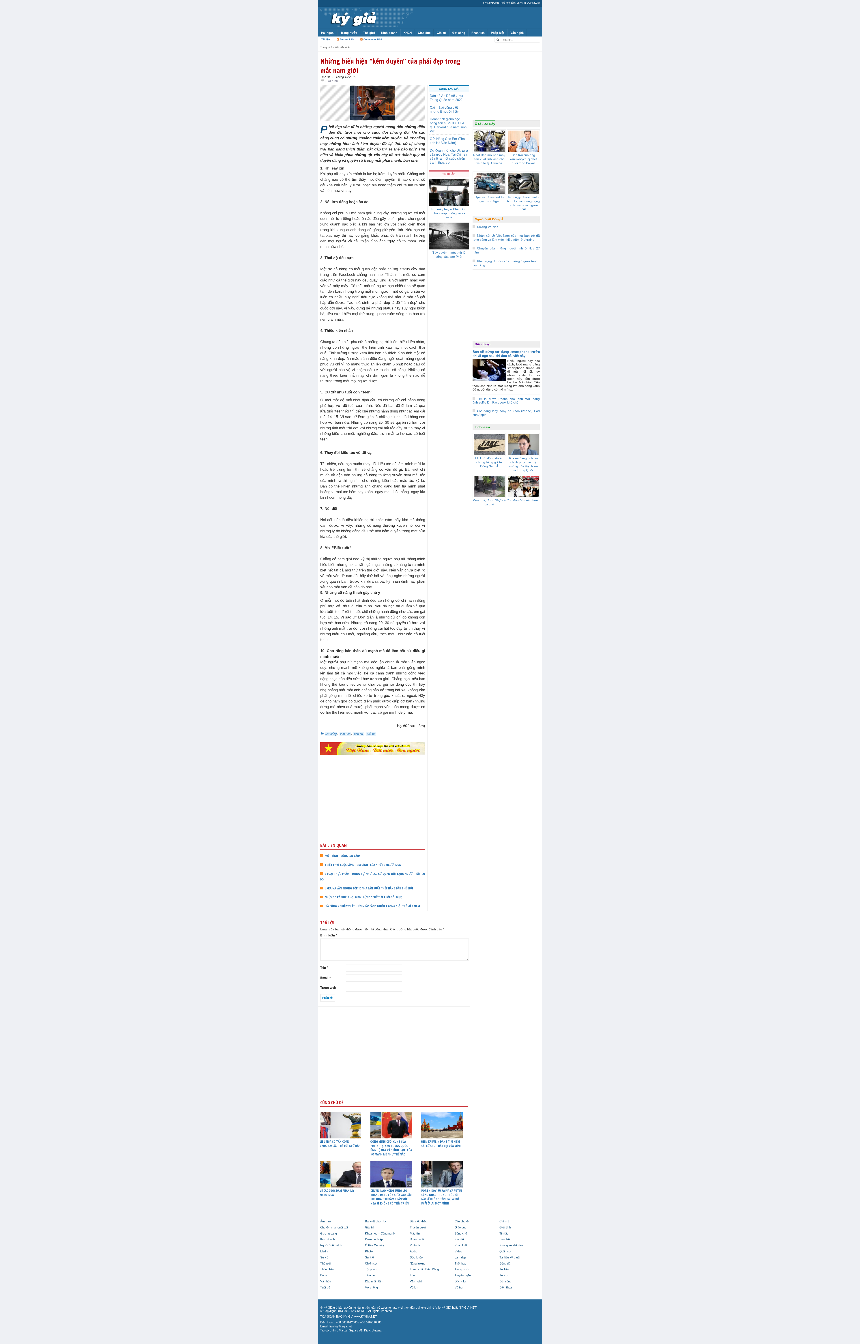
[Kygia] (353, 17)
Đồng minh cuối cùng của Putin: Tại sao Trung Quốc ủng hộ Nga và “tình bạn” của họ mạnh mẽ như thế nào (391, 1147)
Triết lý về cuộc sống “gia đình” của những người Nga (363, 865)
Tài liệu (325, 39)
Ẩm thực (326, 1221)
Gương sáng (328, 1233)
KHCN (408, 32)
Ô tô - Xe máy (485, 124)
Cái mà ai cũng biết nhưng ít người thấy (444, 109)
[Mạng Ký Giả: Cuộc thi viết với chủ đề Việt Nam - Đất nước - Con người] (372, 748)
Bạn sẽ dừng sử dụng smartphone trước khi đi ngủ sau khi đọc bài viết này (506, 354)
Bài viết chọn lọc (376, 1221)
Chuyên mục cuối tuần (334, 1227)
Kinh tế (459, 1239)
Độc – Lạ (460, 1281)
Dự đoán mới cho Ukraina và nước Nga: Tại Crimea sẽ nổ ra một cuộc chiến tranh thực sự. (449, 156)
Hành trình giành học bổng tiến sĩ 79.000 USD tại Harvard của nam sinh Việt (448, 125)
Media (324, 1251)
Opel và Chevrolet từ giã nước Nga (489, 199)
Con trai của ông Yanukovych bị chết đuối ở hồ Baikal (523, 159)
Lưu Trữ (504, 1239)
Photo (369, 1251)
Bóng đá (504, 1263)
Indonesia (482, 427)
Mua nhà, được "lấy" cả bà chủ (489, 502)
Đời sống (458, 32)
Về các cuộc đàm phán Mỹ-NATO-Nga (337, 1192)
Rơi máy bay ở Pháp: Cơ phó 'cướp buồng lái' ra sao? (449, 213)
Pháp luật (497, 32)
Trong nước (349, 32)
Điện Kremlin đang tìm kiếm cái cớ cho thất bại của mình (441, 1143)
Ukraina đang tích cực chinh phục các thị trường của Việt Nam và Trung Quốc (523, 464)
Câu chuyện (462, 1221)
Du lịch (324, 1275)
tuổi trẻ (371, 734)
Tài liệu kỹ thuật (509, 1257)
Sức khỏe (416, 1257)
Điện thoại (482, 344)
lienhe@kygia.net (340, 1326)
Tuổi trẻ (325, 1287)
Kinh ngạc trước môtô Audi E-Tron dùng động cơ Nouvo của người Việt (523, 203)
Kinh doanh (389, 32)
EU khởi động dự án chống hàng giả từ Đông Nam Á (489, 462)
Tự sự (503, 1275)
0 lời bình (331, 81)
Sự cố (324, 1257)
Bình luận (328, 935)
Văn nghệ (517, 32)
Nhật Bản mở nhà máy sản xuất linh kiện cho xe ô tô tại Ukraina (489, 159)
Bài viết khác (342, 47)
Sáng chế (461, 1233)
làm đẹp (345, 734)
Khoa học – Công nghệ (380, 1233)
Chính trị (504, 1221)
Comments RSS (372, 39)
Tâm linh (370, 1275)
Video (458, 1251)
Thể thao (460, 1263)
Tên (324, 967)
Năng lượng (417, 1263)
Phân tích (478, 32)
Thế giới (369, 32)
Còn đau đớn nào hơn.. (523, 500)
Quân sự (505, 1251)
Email (325, 977)
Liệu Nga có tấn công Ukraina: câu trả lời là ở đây (340, 1143)
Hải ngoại (327, 32)
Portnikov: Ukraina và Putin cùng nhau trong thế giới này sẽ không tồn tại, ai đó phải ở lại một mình (441, 1196)
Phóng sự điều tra (511, 1245)
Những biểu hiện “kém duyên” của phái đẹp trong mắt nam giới (390, 65)
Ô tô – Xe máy (374, 1245)
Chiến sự (371, 1263)
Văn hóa (325, 1281)
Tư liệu (504, 1269)
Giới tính (505, 1227)
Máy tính (415, 1233)
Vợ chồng (371, 1287)
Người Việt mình (331, 1245)
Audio (413, 1251)
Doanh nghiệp (374, 1239)
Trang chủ (326, 47)
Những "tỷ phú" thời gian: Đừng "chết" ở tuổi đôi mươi (364, 897)
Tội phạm (371, 1269)
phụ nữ (358, 734)
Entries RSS (347, 39)
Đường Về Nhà (487, 227)
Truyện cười (418, 1227)
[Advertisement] (372, 807)
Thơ (412, 1275)
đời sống (331, 734)
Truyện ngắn (463, 1275)
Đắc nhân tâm (374, 1281)
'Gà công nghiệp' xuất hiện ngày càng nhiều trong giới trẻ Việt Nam (372, 906)
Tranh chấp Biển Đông (424, 1269)
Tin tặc (503, 1233)
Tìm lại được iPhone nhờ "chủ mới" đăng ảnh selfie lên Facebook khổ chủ (506, 400)
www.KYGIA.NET (365, 1316)
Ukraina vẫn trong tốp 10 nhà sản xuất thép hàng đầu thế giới (369, 888)
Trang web (328, 987)
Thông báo (327, 1269)
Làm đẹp (460, 1257)
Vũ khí (414, 1287)
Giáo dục (424, 32)
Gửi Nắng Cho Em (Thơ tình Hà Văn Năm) (447, 141)
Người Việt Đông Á (489, 219)
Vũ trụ (458, 1287)
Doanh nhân (417, 1239)
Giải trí (441, 32)
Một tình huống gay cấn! (342, 856)
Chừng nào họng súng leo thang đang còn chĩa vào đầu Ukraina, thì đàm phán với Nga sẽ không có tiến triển (391, 1196)
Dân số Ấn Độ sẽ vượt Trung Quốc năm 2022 (446, 98)
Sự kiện (370, 1257)
